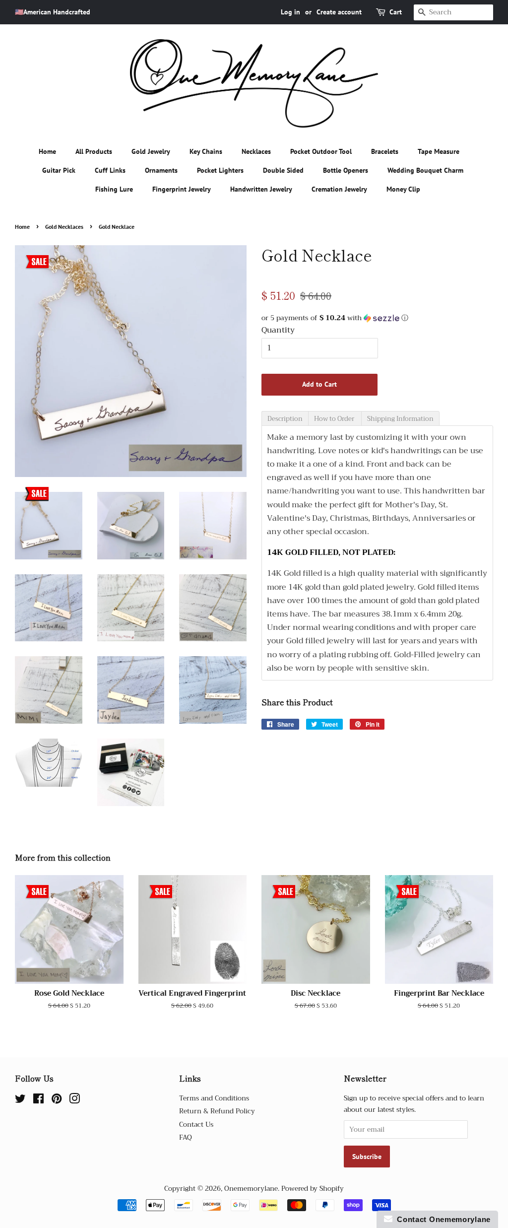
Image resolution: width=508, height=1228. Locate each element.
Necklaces (256, 151)
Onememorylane (251, 1188)
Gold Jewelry (150, 151)
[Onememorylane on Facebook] (38, 1100)
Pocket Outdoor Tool (321, 151)
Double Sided (283, 170)
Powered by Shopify (312, 1188)
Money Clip (403, 189)
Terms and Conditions (214, 1098)
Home (47, 151)
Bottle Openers (345, 170)
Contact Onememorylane (441, 1219)
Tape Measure (438, 151)
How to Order (335, 418)
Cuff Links (110, 170)
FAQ (185, 1137)
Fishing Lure (114, 189)
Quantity (278, 330)
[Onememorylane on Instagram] (74, 1100)
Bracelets (384, 151)
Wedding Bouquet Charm (425, 170)
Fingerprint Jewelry (181, 189)
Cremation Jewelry (339, 189)
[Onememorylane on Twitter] (20, 1100)
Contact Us (196, 1124)
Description (285, 418)
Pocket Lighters (220, 170)
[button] (377, 318)
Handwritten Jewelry (261, 189)
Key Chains (206, 151)
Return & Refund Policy (217, 1111)
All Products (93, 151)
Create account (339, 11)
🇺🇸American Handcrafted (52, 11)
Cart (395, 11)
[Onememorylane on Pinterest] (56, 1100)
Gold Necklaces (64, 226)
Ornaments (161, 170)
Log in (290, 11)
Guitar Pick (58, 170)
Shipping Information (400, 418)
